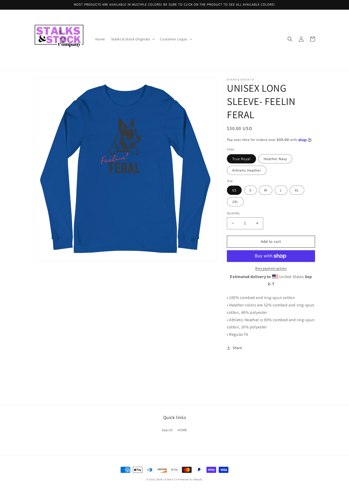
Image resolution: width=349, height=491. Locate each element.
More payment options (271, 268)
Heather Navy (275, 159)
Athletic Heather (246, 170)
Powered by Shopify (190, 479)
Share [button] (237, 347)
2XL (235, 201)
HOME (182, 430)
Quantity (233, 213)
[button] (132, 39)
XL (297, 190)
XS (234, 190)
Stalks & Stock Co (167, 479)
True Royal (241, 159)
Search (167, 430)
